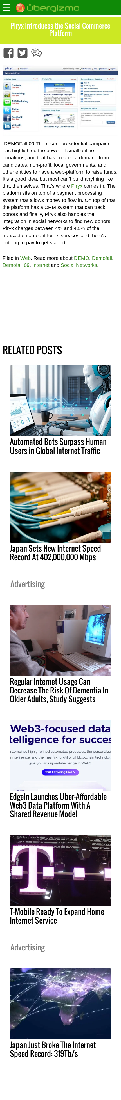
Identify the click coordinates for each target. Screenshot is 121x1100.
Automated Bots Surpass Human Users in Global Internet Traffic (58, 446)
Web (25, 258)
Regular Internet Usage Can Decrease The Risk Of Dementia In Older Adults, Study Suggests (59, 690)
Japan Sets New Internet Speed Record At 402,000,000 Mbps (55, 552)
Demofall (102, 258)
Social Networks (79, 265)
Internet (41, 265)
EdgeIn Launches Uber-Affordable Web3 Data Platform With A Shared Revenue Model (58, 805)
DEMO (81, 258)
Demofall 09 (16, 265)
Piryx (76, 186)
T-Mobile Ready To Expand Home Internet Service (57, 916)
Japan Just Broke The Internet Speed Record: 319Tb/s (53, 1049)
